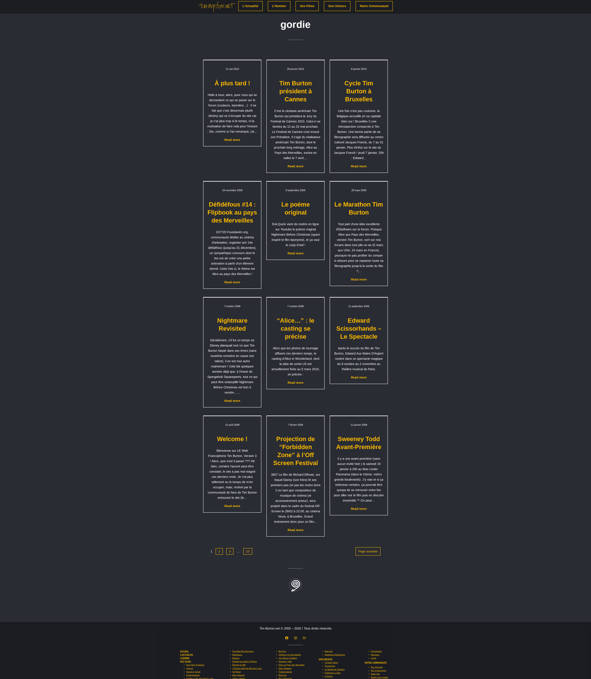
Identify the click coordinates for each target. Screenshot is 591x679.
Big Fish (282, 651)
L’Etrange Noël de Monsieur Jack (247, 668)
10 (247, 551)
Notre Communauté (374, 6)
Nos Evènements (378, 670)
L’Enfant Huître (331, 662)
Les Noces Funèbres (288, 658)
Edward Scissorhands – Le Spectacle (358, 328)
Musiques (375, 655)
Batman (235, 658)
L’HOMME (184, 658)
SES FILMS (185, 661)
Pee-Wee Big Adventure (243, 651)
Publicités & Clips (333, 673)
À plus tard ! (232, 83)
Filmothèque (376, 651)
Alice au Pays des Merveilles (292, 665)
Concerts (329, 676)
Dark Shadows (285, 668)
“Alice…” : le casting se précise (295, 328)
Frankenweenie (193, 675)
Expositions (330, 666)
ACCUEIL (184, 651)
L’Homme (279, 6)
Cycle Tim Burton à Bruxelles (358, 91)
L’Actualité (250, 6)
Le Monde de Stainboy (335, 669)
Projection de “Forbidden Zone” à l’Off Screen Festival (295, 451)
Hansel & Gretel (193, 672)
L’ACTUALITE (186, 655)
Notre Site (375, 674)
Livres (373, 658)
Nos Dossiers (377, 667)
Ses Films (307, 6)
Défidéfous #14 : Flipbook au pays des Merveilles (232, 212)
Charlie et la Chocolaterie (290, 655)
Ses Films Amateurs (195, 665)
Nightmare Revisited (232, 324)
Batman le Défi (239, 665)
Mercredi (328, 651)
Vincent (189, 668)
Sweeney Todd (285, 661)
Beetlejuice (237, 655)
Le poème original (295, 208)
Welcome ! (232, 439)
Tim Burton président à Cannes (295, 91)
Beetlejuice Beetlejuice (335, 655)
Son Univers (337, 6)
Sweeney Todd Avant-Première (358, 443)
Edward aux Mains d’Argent (244, 661)
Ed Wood (236, 672)
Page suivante (368, 551)
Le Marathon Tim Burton (358, 208)
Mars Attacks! (238, 675)
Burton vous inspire (379, 677)
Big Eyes (283, 675)
